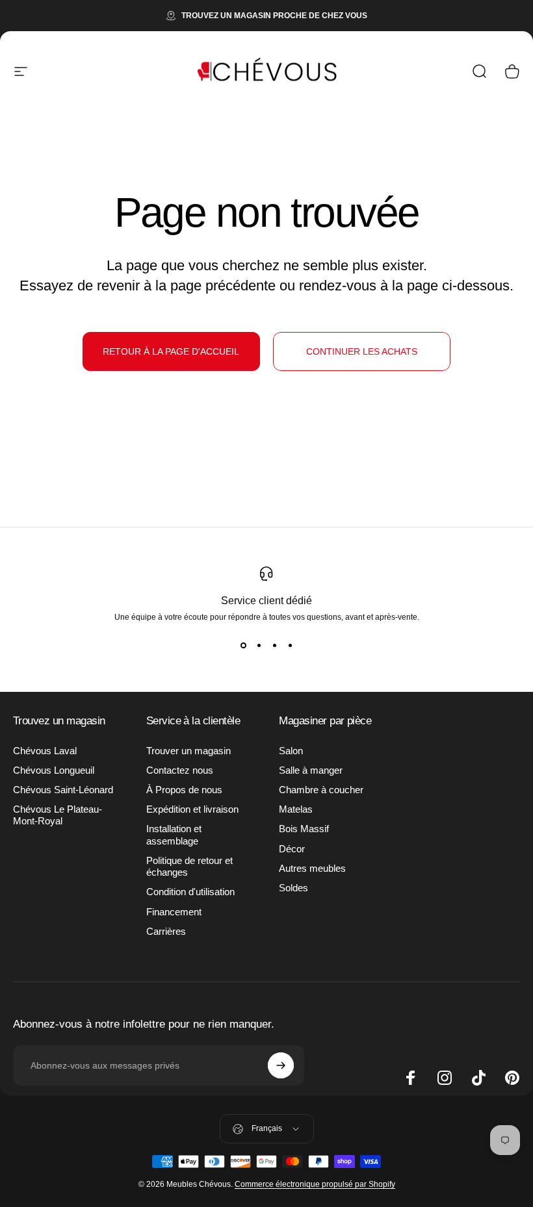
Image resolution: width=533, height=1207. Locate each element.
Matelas (296, 809)
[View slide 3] (274, 645)
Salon (291, 751)
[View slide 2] (258, 645)
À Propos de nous (184, 790)
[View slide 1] (243, 645)
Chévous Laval (45, 751)
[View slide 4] (290, 645)
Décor (292, 849)
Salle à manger (311, 770)
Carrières (166, 931)
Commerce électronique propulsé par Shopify (315, 1184)
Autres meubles (312, 868)
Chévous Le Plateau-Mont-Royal (57, 815)
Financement (174, 912)
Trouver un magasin (188, 751)
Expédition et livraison (192, 809)
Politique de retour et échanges (189, 867)
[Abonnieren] (281, 1065)
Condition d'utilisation (190, 892)
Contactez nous (179, 770)
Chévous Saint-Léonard (63, 790)
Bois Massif (304, 829)
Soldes (293, 888)
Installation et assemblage (174, 835)
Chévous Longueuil (53, 770)
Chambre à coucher (321, 790)
